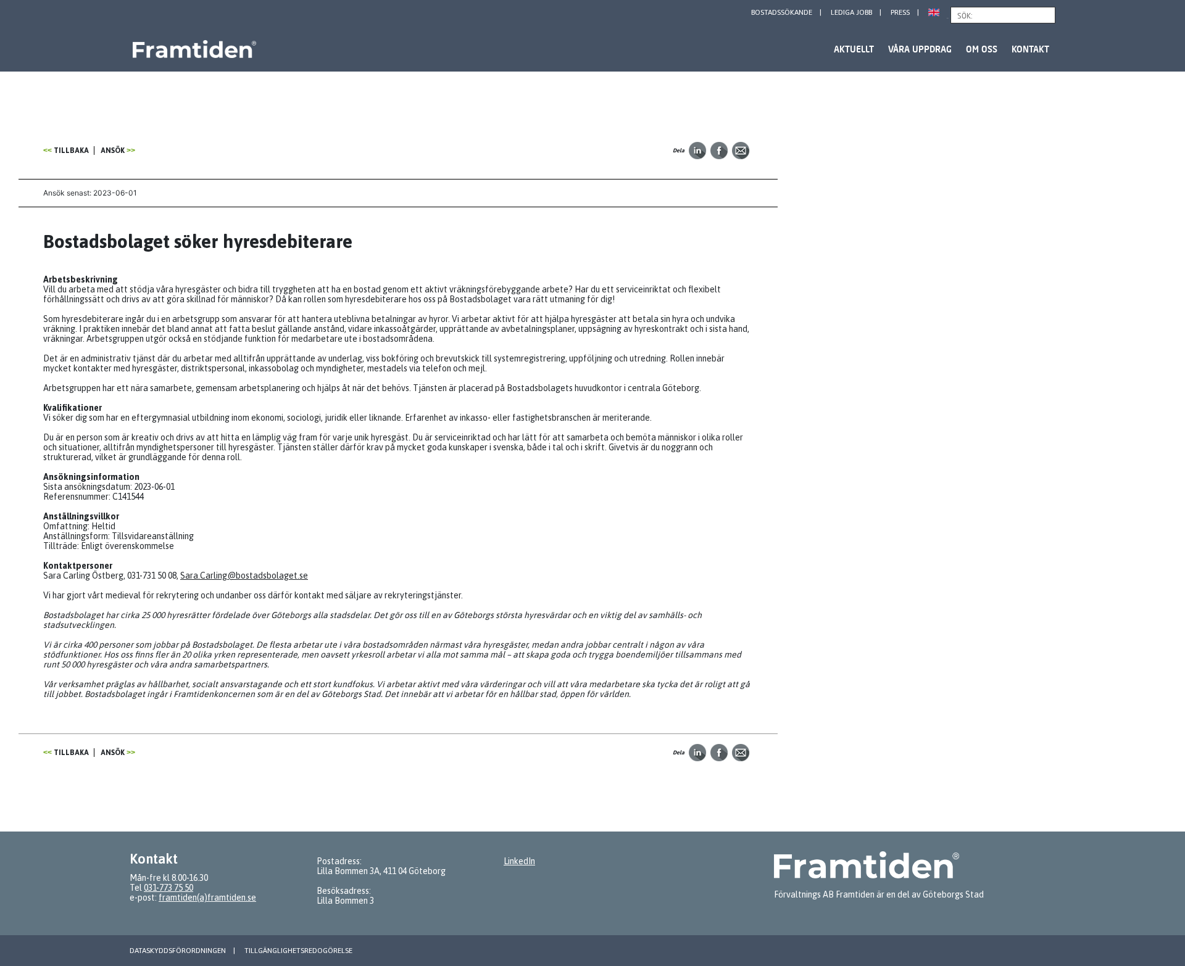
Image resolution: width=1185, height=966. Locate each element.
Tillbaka (71, 150)
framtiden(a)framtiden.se (207, 897)
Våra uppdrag (920, 49)
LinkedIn (519, 861)
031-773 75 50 (168, 888)
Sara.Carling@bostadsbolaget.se (244, 575)
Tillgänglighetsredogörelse (298, 950)
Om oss (981, 49)
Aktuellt (854, 49)
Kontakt (1030, 49)
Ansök (113, 150)
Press (900, 12)
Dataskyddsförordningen (178, 950)
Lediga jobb (851, 12)
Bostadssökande (781, 12)
